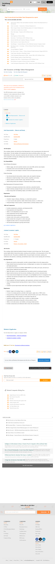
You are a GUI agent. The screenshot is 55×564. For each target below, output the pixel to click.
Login (38, 2)
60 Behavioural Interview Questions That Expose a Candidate (18, 455)
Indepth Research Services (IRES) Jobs (17, 395)
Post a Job (21, 524)
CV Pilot (5, 526)
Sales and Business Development (21, 143)
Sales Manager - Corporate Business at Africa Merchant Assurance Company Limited (28, 44)
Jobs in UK (37, 553)
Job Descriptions (23, 540)
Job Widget (37, 524)
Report (49, 351)
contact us (13, 89)
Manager (12, 34)
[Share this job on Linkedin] (16, 351)
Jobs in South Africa (39, 551)
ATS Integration (23, 533)
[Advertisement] (39, 94)
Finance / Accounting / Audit (20, 243)
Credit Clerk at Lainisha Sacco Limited (19, 30)
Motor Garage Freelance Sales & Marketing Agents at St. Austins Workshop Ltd (27, 27)
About (7, 560)
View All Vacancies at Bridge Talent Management (39, 368)
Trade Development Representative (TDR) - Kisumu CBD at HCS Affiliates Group (27, 55)
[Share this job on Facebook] (10, 351)
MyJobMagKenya (46, 560)
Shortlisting (22, 529)
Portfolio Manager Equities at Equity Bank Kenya (21, 57)
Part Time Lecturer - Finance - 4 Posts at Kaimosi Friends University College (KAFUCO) (29, 51)
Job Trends (6, 535)
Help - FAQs (37, 533)
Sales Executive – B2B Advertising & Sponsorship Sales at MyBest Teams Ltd (23, 430)
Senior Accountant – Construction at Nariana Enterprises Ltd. (23, 25)
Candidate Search (23, 531)
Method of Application (11, 123)
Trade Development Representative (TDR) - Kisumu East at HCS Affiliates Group (27, 63)
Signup (43, 2)
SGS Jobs (11, 398)
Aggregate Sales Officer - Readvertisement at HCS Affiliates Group (24, 59)
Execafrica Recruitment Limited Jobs (17, 404)
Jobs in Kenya (38, 547)
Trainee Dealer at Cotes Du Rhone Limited (16, 432)
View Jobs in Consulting (8, 72)
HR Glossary (22, 538)
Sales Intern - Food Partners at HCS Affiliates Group (21, 38)
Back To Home (9, 368)
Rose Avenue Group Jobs (15, 396)
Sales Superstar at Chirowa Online (18, 36)
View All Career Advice (28, 465)
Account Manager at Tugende (17, 49)
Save (45, 75)
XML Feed (37, 526)
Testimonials (37, 531)
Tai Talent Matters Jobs (14, 406)
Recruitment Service (23, 526)
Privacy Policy (16, 560)
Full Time (16, 134)
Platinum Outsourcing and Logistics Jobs (18, 400)
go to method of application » (10, 225)
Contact (11, 560)
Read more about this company (9, 99)
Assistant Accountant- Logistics (16, 119)
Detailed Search (10, 11)
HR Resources (22, 535)
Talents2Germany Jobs (14, 408)
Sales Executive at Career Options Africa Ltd (20, 42)
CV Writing (6, 533)
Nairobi (15, 141)
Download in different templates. (22, 345)
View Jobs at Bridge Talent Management (20, 72)
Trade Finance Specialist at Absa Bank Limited (20, 53)
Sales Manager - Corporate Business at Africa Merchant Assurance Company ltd (23, 435)
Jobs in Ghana (38, 544)
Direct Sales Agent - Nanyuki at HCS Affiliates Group (22, 32)
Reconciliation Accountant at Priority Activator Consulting (23, 61)
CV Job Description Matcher (9, 529)
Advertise (37, 535)
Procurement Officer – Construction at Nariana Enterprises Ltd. (20, 425)
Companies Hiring (7, 538)
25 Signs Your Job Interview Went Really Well (15, 460)
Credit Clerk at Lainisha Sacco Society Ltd (16, 422)
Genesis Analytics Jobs (14, 402)
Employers (49, 2)
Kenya (33, 2)
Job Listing (6, 524)
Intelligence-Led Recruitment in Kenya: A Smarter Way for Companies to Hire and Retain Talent (26, 443)
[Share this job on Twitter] (13, 351)
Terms (21, 560)
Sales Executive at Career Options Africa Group (17, 420)
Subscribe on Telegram (44, 360)
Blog (5, 531)
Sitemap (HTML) (38, 529)
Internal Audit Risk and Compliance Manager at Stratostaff (23, 40)
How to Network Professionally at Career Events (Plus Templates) (19, 450)
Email (50, 75)
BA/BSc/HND (17, 136)
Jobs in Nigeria (38, 549)
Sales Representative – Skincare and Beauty (14, 130)
